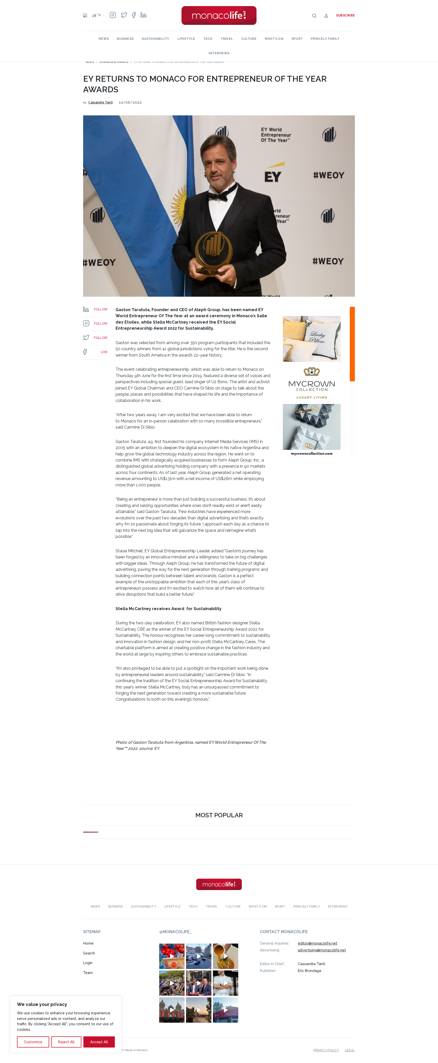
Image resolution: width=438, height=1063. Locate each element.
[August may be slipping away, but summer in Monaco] (225, 956)
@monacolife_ (175, 931)
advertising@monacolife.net (322, 950)
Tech (207, 39)
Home (88, 943)
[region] (66, 1024)
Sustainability (155, 39)
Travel (227, 39)
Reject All (66, 1042)
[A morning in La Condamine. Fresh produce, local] (172, 956)
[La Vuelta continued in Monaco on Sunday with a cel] (172, 983)
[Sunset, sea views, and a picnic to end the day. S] (198, 1010)
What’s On (274, 39)
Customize (33, 1042)
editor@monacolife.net (317, 943)
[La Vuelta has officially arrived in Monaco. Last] (172, 1010)
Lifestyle (186, 39)
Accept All (99, 1042)
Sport (297, 39)
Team (88, 973)
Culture (249, 39)
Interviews (219, 53)
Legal (350, 1050)
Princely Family (325, 39)
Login (88, 963)
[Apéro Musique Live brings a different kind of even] (225, 1010)
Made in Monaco (136, 1050)
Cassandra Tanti (100, 102)
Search (89, 953)
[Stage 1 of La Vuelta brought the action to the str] (198, 983)
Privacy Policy (326, 1050)
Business (125, 39)
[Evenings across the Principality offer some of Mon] (198, 956)
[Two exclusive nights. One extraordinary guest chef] (225, 983)
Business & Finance (114, 62)
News (104, 39)
